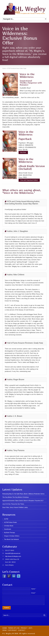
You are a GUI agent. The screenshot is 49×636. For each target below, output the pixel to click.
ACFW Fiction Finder (10, 522)
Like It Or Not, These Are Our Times (13, 504)
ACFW (6, 519)
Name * (33, 589)
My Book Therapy (9, 532)
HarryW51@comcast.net (12, 553)
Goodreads (7, 529)
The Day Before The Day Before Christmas (15, 497)
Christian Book (8, 526)
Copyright (12, 630)
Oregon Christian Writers (11, 536)
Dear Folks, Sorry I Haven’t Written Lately (15, 507)
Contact (21, 630)
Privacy (24, 628)
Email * (33, 593)
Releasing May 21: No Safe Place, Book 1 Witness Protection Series (23, 494)
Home (4, 628)
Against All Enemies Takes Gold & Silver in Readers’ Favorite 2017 (23, 500)
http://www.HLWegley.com (13, 556)
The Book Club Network (11, 539)
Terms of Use (14, 628)
